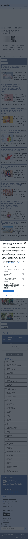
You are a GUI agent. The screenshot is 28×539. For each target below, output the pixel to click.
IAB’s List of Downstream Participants (15, 262)
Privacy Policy (21, 295)
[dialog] (14, 269)
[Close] (25, 243)
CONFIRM (8, 291)
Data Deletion (6, 295)
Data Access (14, 295)
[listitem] (14, 266)
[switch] (23, 269)
